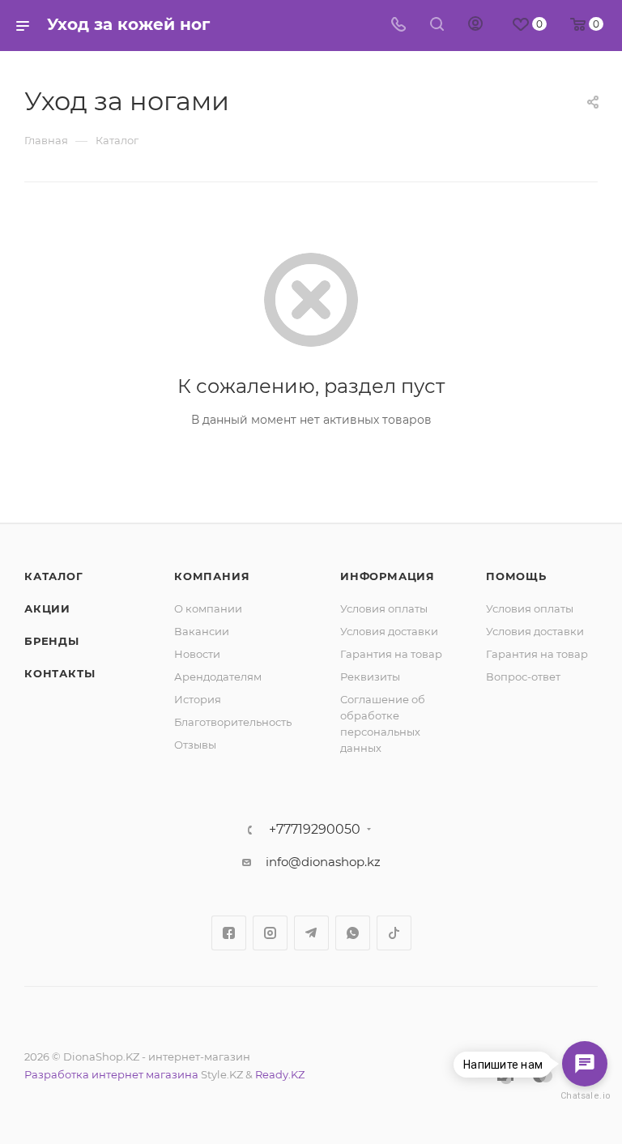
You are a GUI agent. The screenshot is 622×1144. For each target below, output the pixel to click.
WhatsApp (352, 933)
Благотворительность (233, 721)
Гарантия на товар (391, 653)
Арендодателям (218, 676)
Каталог (53, 576)
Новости (197, 653)
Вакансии (201, 631)
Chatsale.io (584, 1096)
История (197, 699)
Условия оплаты (384, 608)
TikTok (394, 933)
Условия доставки (389, 631)
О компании (208, 608)
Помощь (516, 576)
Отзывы (195, 744)
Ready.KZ (280, 1074)
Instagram (270, 933)
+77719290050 (314, 829)
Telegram (311, 933)
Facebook (228, 933)
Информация (387, 576)
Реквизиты (370, 676)
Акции (47, 608)
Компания (211, 576)
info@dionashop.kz (323, 861)
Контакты (59, 673)
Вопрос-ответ (523, 676)
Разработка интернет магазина (111, 1074)
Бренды (51, 640)
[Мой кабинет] (475, 25)
